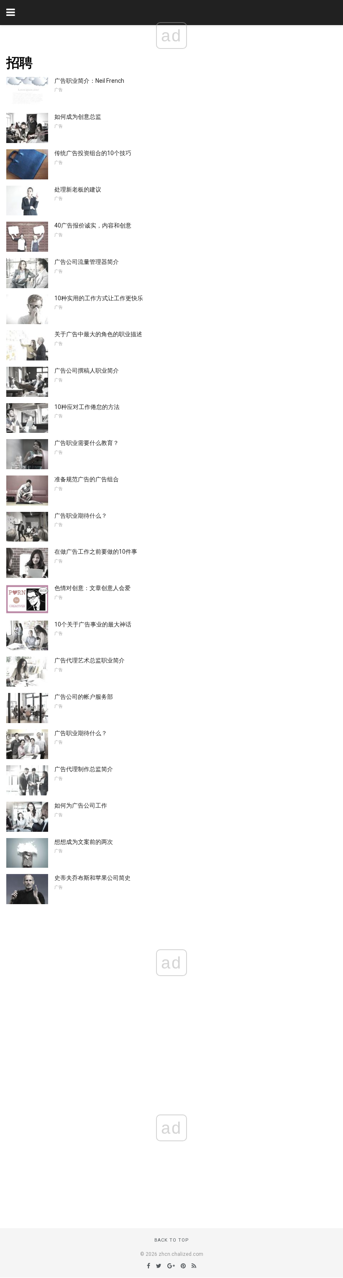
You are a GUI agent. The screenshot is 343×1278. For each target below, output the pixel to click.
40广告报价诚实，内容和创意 (92, 225)
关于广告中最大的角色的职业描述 (98, 334)
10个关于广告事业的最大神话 (92, 624)
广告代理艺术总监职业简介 (89, 660)
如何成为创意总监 (77, 116)
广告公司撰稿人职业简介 (86, 370)
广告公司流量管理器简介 (86, 261)
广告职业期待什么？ (80, 515)
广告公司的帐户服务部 (83, 696)
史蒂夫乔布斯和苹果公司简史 (92, 877)
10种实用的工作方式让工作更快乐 (98, 298)
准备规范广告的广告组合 (86, 479)
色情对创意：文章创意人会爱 (92, 588)
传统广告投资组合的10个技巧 (92, 153)
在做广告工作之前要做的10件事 (95, 551)
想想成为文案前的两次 (83, 841)
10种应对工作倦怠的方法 (87, 407)
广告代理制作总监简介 (83, 769)
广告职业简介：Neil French (89, 80)
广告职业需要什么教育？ (86, 443)
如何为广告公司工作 (80, 805)
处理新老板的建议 (77, 189)
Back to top (171, 1240)
